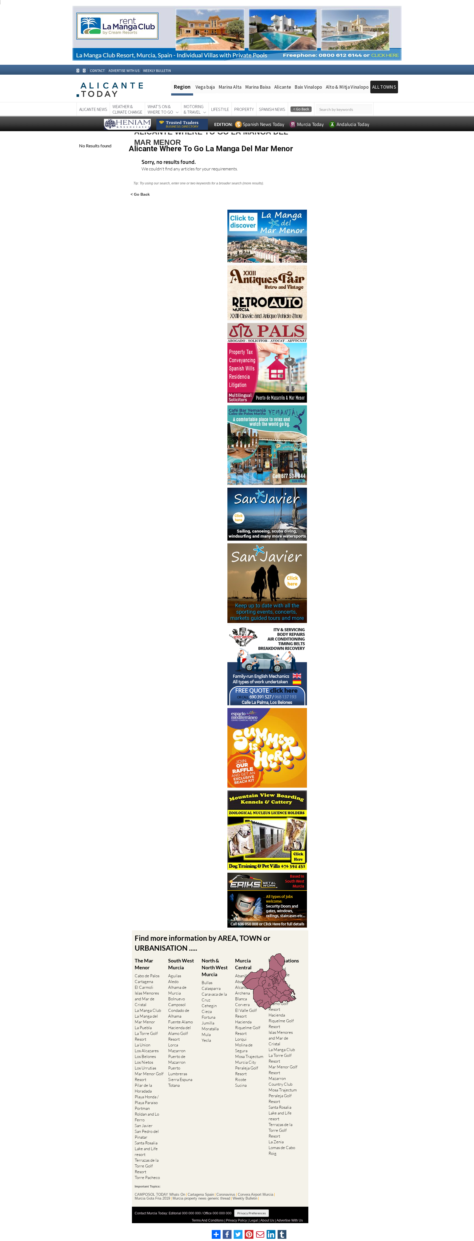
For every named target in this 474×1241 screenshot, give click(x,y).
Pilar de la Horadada (143, 1088)
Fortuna (208, 1017)
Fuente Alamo (180, 1021)
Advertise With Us (289, 1220)
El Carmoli (144, 987)
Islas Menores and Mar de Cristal (147, 998)
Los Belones (145, 1056)
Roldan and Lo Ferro (147, 1116)
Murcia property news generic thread (201, 1198)
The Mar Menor (144, 964)
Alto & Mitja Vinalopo (347, 87)
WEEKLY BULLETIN (157, 70)
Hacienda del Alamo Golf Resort (179, 1033)
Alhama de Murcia (177, 990)
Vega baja (205, 87)
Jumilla (208, 1023)
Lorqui (241, 1039)
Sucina (241, 1085)
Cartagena (144, 981)
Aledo (173, 981)
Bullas (207, 982)
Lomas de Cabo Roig (282, 1150)
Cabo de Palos (147, 975)
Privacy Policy (236, 1220)
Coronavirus (225, 1194)
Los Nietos (144, 1062)
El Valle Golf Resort (246, 1013)
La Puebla (143, 1027)
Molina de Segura (244, 1047)
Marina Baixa (258, 87)
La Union (142, 1045)
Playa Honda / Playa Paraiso (147, 1099)
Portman (142, 1108)
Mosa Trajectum (249, 1056)
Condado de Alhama (178, 1013)
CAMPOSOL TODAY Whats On (160, 1194)
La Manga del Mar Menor (146, 1018)
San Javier (144, 1125)
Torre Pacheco (147, 1177)
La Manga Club (148, 1010)
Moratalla (210, 1028)
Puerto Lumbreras (177, 1070)
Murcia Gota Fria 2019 (152, 1198)
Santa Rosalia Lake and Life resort (146, 1148)
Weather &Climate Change (127, 109)
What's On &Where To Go (160, 109)
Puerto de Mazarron (176, 1059)
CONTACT (97, 70)
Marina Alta (230, 87)
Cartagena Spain (201, 1194)
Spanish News (272, 109)
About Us (267, 1220)
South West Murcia (181, 964)
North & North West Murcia (215, 967)
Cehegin (209, 1005)
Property (244, 109)
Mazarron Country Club (280, 1081)
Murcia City (245, 1062)
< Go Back (140, 194)
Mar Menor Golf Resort (149, 1076)
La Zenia (276, 1141)
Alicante (282, 87)
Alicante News (93, 109)
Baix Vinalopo (308, 87)
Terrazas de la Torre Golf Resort (147, 1166)
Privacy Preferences (251, 1213)
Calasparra (211, 988)
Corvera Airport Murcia (255, 1194)
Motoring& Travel (194, 109)
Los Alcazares (147, 1050)
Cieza (207, 1011)
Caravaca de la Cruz (214, 997)
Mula (206, 1034)
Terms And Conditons (208, 1220)
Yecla (206, 1040)
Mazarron (176, 1050)
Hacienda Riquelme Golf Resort (247, 1027)
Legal (253, 1220)
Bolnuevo (176, 998)
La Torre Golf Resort (146, 1036)
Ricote (240, 1079)
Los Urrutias (145, 1068)
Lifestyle (220, 109)
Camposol (177, 1004)
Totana (174, 1085)
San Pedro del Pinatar (147, 1134)
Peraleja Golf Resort (246, 1070)
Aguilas (174, 975)
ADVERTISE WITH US (124, 70)
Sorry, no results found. (169, 162)
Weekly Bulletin (245, 1198)
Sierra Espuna (180, 1079)
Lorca (173, 1045)
